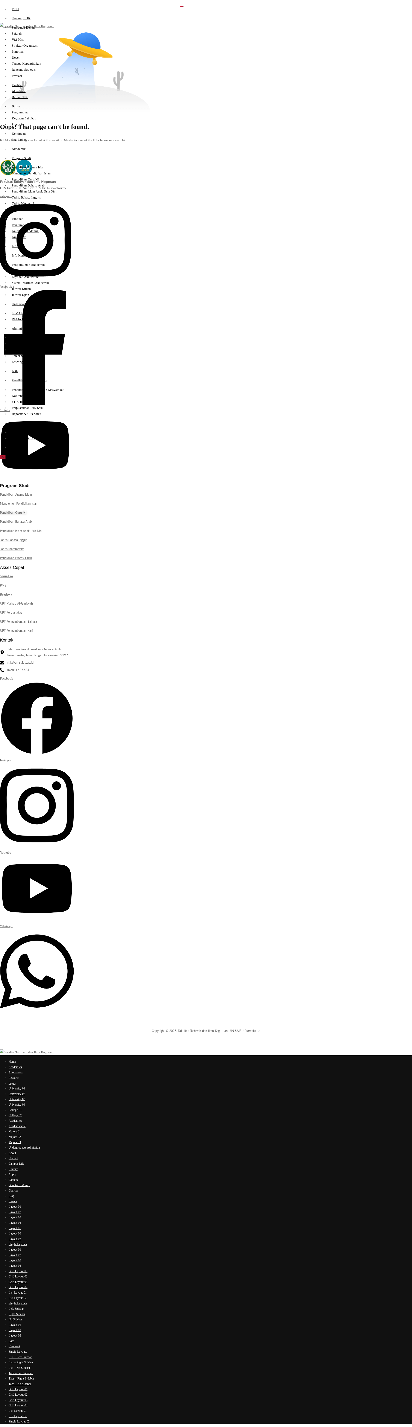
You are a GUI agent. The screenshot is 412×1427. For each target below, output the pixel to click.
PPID (15, 447)
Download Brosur (24, 438)
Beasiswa (6, 594)
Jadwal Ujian (20, 294)
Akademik (19, 149)
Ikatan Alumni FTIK (25, 343)
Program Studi (21, 158)
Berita (16, 106)
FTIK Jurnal (20, 401)
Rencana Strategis (24, 69)
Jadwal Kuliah (21, 288)
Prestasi (17, 76)
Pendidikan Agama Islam (28, 167)
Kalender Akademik (25, 231)
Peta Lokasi (19, 139)
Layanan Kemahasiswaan (29, 270)
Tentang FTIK (21, 18)
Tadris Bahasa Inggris (26, 197)
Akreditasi (19, 91)
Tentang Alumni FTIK (26, 337)
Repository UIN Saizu (26, 414)
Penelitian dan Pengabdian (29, 380)
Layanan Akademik (25, 276)
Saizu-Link (6, 576)
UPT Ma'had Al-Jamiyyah (16, 603)
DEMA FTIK (20, 319)
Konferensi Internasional (28, 395)
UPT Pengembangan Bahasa (18, 621)
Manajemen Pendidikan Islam (32, 173)
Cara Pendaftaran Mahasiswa (31, 432)
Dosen (16, 57)
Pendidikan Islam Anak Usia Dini (34, 191)
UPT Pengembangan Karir (17, 630)
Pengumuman (21, 112)
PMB (15, 423)
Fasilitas (17, 85)
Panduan (17, 218)
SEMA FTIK (20, 313)
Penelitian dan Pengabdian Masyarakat (38, 389)
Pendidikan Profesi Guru (28, 209)
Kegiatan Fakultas (24, 118)
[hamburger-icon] (181, 6)
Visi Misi (18, 39)
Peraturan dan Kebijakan (28, 225)
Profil (15, 9)
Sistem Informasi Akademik (30, 282)
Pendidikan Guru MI (25, 179)
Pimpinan (18, 51)
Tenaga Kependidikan (26, 63)
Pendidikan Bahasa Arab (28, 185)
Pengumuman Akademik (28, 264)
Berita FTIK (20, 97)
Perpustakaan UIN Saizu (28, 407)
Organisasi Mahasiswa (27, 304)
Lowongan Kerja (23, 362)
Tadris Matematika (24, 203)
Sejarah (17, 33)
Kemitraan (19, 133)
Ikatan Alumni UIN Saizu (29, 349)
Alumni (17, 328)
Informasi (18, 246)
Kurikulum (19, 237)
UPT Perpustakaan (12, 612)
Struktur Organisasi (25, 45)
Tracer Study (20, 356)
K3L (15, 371)
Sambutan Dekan (23, 27)
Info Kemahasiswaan (26, 255)
